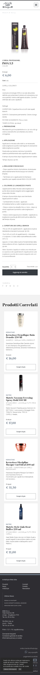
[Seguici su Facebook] (34, 666)
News (4, 586)
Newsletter (26, 588)
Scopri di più (20, 367)
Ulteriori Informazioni (10, 669)
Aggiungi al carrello (20, 272)
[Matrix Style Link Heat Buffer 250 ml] (21, 512)
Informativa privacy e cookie (12, 638)
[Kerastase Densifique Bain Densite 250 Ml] (21, 320)
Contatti (25, 584)
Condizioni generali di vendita (12, 636)
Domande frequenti (9, 634)
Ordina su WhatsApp (10, 600)
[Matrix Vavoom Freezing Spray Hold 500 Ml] (21, 383)
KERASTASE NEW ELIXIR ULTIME (12, 605)
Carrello (25, 586)
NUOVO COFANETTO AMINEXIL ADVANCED (15, 603)
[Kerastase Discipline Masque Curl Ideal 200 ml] (21, 447)
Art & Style (7, 5)
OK (20, 669)
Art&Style (5, 588)
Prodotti (5, 584)
